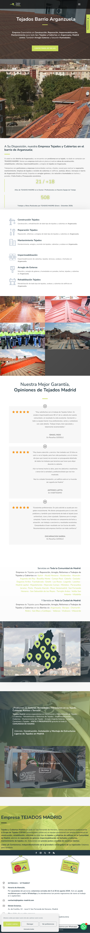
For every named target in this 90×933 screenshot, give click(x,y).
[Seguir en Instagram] (40, 853)
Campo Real (57, 578)
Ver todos (45, 770)
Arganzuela (55, 607)
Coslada (76, 578)
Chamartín (75, 607)
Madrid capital (22, 585)
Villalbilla (77, 594)
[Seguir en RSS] (54, 853)
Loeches (76, 581)
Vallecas (56, 611)
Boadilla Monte (43, 578)
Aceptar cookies (12, 924)
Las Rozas (57, 581)
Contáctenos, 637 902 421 (45, 48)
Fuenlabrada (38, 581)
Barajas (65, 607)
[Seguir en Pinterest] (49, 853)
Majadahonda (36, 585)
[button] (83, 926)
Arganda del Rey (27, 578)
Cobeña (67, 578)
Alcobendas (65, 575)
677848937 (25, 883)
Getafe (48, 581)
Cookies (67, 928)
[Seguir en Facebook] (36, 853)
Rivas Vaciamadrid (58, 588)
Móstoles (65, 585)
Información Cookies (29, 929)
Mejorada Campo (51, 585)
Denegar (30, 924)
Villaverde (76, 611)
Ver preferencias (48, 924)
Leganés (67, 581)
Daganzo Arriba (24, 581)
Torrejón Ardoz (63, 591)
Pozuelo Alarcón (41, 588)
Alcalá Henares (51, 575)
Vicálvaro (66, 611)
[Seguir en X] (45, 853)
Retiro (28, 611)
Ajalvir (40, 575)
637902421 (13, 883)
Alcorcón (76, 575)
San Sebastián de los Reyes (42, 591)
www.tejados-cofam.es (36, 832)
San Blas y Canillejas (41, 611)
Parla (30, 588)
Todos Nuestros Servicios (45, 763)
